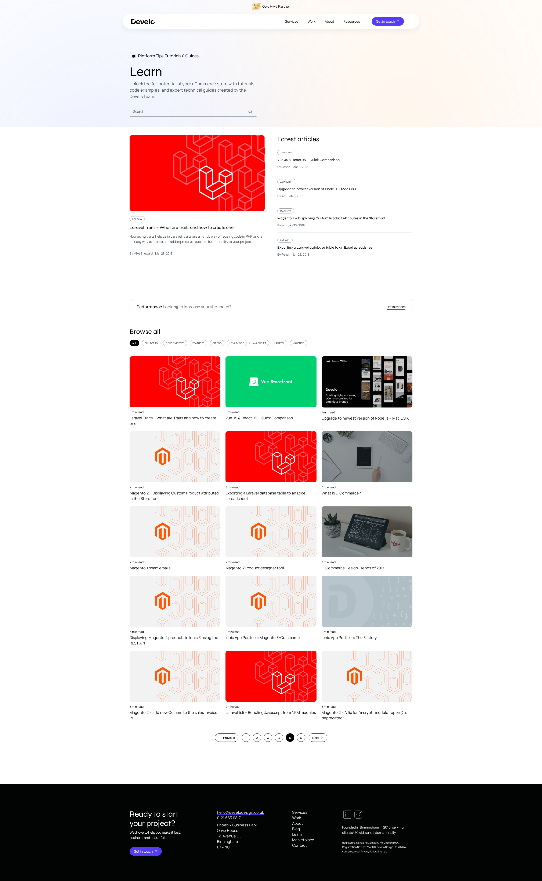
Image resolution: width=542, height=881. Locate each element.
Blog (296, 828)
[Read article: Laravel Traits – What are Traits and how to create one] (197, 195)
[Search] (250, 111)
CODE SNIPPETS (175, 343)
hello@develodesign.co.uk (240, 812)
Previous (229, 738)
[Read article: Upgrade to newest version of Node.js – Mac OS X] (344, 191)
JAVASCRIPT (259, 343)
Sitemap (382, 851)
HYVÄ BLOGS (237, 343)
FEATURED (198, 343)
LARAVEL (279, 343)
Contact (299, 845)
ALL (134, 343)
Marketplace (303, 839)
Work (311, 21)
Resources (351, 21)
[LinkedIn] (347, 814)
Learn (297, 834)
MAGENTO (298, 343)
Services (291, 21)
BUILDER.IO (151, 343)
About (329, 21)
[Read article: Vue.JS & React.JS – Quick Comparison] (344, 162)
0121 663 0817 (229, 817)
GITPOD (217, 343)
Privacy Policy (368, 851)
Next (315, 738)
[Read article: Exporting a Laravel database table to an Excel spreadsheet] (344, 247)
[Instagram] (358, 814)
